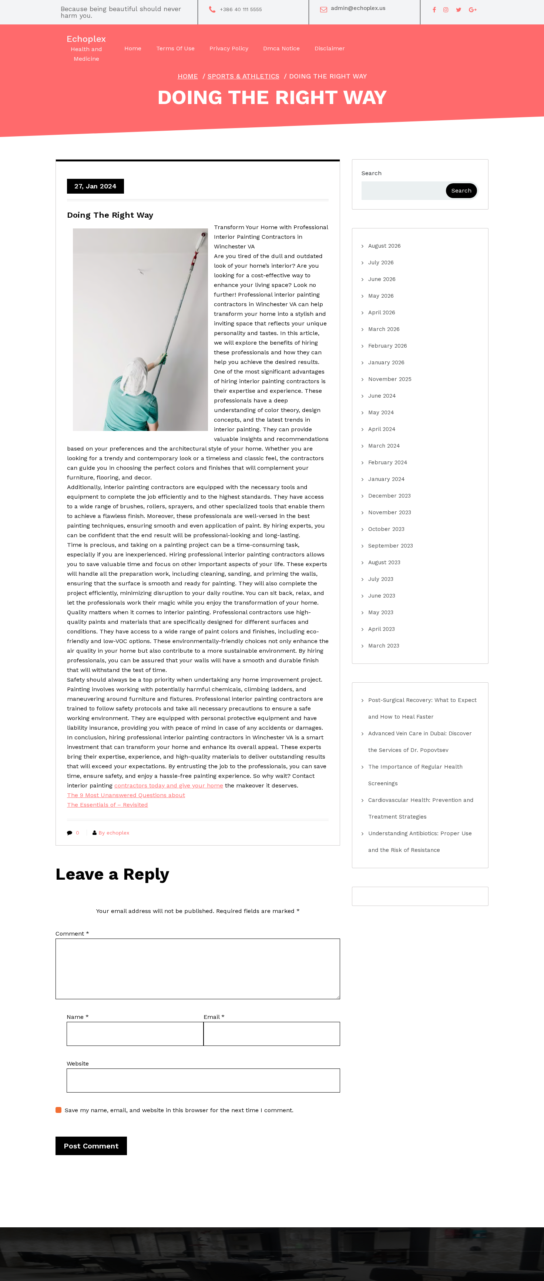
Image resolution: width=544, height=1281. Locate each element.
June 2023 (381, 595)
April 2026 (381, 312)
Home (188, 76)
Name (78, 1016)
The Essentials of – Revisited (107, 804)
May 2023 (380, 612)
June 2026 (382, 279)
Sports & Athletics (243, 76)
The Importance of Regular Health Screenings (415, 775)
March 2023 (383, 645)
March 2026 (384, 329)
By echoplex (113, 833)
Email (214, 1016)
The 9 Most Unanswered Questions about (126, 795)
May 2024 (381, 412)
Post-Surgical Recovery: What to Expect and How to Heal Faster (422, 708)
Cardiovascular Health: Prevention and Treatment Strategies (420, 808)
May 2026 (381, 295)
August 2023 (384, 562)
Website (78, 1063)
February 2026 (387, 345)
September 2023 (390, 545)
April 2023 (381, 629)
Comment (72, 933)
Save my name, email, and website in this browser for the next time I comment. (179, 1110)
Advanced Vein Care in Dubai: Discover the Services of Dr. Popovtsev (420, 741)
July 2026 (381, 262)
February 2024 (387, 462)
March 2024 (384, 445)
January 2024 (386, 479)
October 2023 (386, 529)
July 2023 (380, 579)
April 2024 (382, 429)
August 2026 (384, 246)
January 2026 (386, 362)
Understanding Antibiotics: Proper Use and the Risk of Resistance (420, 841)
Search (372, 173)
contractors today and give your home (168, 785)
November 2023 (389, 512)
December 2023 (389, 495)
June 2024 (382, 395)
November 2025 (390, 379)
